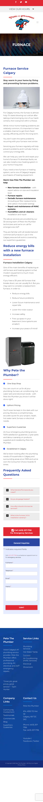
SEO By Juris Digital (32, 763)
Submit (21, 607)
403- (12, 555)
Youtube (27, 738)
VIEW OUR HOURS (19, 9)
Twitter (36, 741)
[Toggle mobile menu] (37, 22)
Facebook (27, 741)
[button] (21, 491)
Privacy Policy (21, 765)
